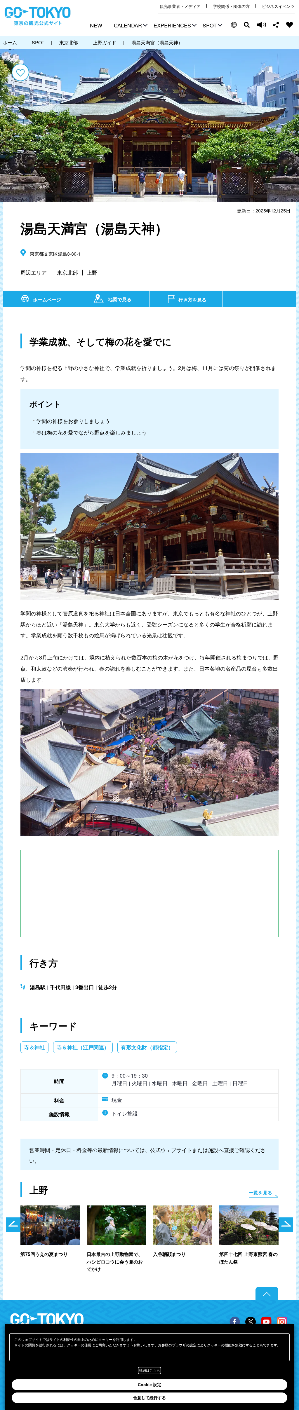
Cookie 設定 (149, 1384)
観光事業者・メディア (180, 6)
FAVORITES (289, 25)
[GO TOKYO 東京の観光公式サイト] (37, 16)
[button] (130, 26)
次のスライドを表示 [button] (286, 1224)
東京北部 (67, 272)
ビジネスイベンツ (278, 6)
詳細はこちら (149, 1371)
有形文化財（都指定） (147, 1047)
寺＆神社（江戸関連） (83, 1047)
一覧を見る (260, 1192)
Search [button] (247, 25)
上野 (92, 272)
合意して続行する (149, 1397)
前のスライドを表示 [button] (13, 1224)
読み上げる (261, 25)
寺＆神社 (34, 1047)
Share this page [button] (276, 25)
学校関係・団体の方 (231, 6)
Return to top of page (266, 1293)
